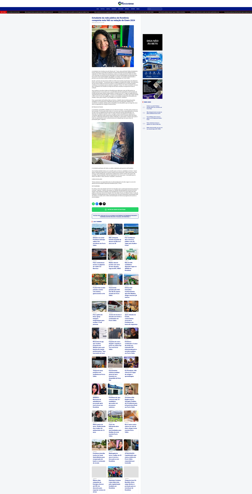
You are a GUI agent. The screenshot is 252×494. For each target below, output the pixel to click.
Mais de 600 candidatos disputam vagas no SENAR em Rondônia (160, 12)
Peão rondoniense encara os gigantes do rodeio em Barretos (95, 12)
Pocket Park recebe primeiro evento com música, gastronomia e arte (193, 12)
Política (102, 8)
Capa (97, 8)
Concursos (120, 8)
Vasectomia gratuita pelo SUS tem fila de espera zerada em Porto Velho (228, 12)
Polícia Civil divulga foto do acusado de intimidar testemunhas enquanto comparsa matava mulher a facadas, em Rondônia (115, 216)
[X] (100, 203)
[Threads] (104, 203)
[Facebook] (96, 203)
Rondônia (114, 8)
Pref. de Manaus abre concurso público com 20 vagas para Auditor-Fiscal (62, 12)
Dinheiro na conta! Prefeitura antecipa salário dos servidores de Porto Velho (154, 107)
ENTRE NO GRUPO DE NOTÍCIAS (116, 209)
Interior (133, 8)
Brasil (138, 8)
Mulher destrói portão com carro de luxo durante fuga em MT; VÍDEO (127, 12)
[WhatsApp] (93, 203)
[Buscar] (160, 9)
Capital (108, 8)
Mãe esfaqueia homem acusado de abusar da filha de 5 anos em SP (27, 12)
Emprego (127, 8)
